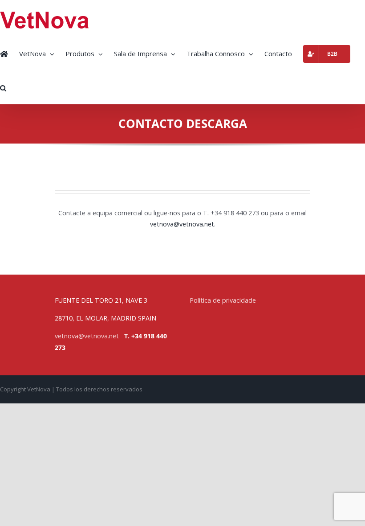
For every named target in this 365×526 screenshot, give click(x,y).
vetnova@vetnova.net (87, 336)
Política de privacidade (223, 300)
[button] (3, 87)
